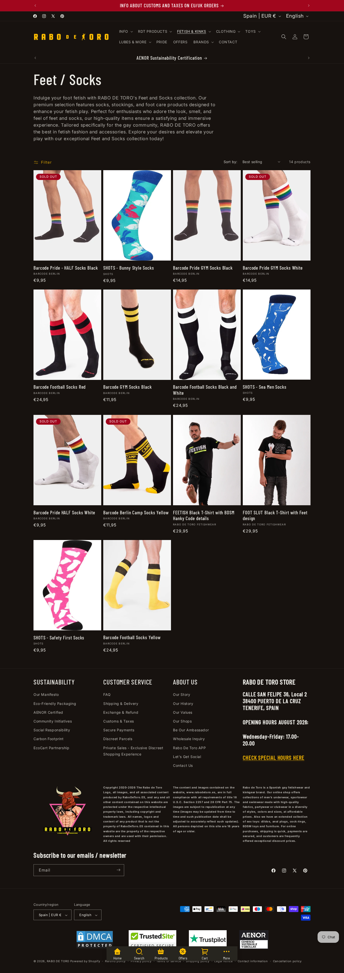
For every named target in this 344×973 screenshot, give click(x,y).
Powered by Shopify (85, 961)
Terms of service (168, 961)
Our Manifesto (46, 695)
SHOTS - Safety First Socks (58, 637)
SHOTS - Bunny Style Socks (128, 268)
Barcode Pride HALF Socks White (64, 512)
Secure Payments (118, 730)
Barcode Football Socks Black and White (205, 390)
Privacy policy (141, 961)
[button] (125, 31)
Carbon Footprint (48, 739)
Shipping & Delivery (120, 703)
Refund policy (115, 961)
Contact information (253, 961)
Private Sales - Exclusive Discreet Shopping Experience (133, 751)
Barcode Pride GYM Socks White (273, 267)
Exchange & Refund (120, 712)
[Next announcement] (308, 5)
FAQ (107, 695)
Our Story (181, 695)
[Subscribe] (118, 870)
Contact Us (183, 765)
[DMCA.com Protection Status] (95, 940)
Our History (183, 703)
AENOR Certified (48, 712)
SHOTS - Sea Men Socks (265, 387)
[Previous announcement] (35, 5)
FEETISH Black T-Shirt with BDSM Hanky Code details (203, 515)
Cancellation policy (287, 961)
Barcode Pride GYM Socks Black (203, 267)
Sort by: (230, 162)
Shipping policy (198, 961)
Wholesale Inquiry (189, 739)
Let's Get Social (187, 756)
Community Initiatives (52, 721)
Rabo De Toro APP (189, 748)
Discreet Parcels (117, 739)
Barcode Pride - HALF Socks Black (65, 267)
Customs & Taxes (118, 721)
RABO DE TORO (58, 961)
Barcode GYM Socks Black (127, 387)
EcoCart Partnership (51, 748)
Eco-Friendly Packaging (54, 703)
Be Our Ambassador (191, 730)
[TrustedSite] (152, 940)
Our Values (182, 712)
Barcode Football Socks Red (59, 387)
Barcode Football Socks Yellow (132, 637)
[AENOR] (253, 940)
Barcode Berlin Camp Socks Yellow (136, 512)
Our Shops (182, 721)
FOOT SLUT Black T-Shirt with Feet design (275, 515)
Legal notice (223, 961)
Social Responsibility (51, 730)
